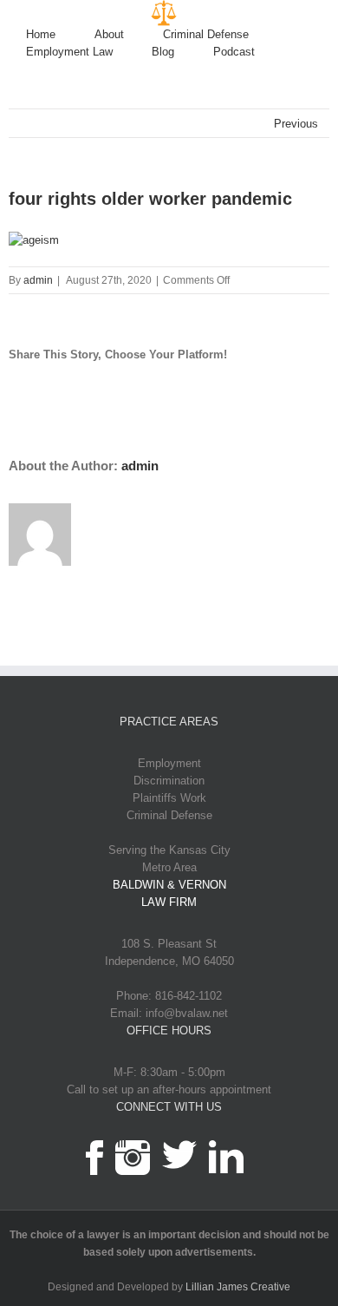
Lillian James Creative (237, 1287)
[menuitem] (60, 34)
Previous (296, 123)
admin (38, 280)
